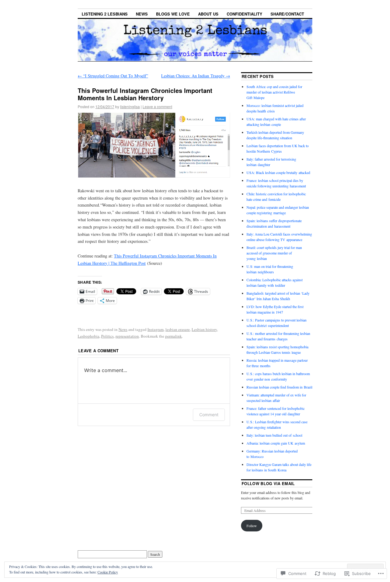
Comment (208, 414)
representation (127, 336)
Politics (107, 336)
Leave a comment (157, 106)
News (142, 14)
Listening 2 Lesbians (105, 14)
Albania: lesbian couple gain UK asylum (275, 443)
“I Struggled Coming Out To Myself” (113, 76)
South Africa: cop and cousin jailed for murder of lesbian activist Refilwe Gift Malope (274, 92)
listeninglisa (130, 106)
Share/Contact (287, 14)
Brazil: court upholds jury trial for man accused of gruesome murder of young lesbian (274, 253)
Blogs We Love (173, 14)
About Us (208, 14)
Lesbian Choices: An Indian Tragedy (195, 76)
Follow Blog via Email (268, 483)
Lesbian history (204, 329)
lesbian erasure (177, 329)
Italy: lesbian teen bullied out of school (274, 435)
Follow (251, 525)
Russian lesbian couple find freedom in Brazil (279, 387)
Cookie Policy (108, 572)
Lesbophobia (88, 336)
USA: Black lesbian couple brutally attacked (278, 172)
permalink (173, 336)
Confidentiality (244, 14)
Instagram (155, 329)
